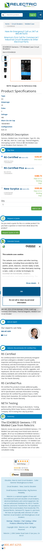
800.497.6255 (6, 331)
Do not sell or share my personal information (21, 301)
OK (21, 291)
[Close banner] (39, 246)
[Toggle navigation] (40, 15)
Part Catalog (26, 521)
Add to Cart (36, 208)
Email (5, 335)
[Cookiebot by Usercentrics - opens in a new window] (26, 246)
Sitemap (9, 521)
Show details (31, 283)
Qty (3, 200)
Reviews (17, 521)
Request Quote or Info (10, 233)
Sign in (32, 15)
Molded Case (29, 24)
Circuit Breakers (17, 24)
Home (7, 24)
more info (24, 157)
